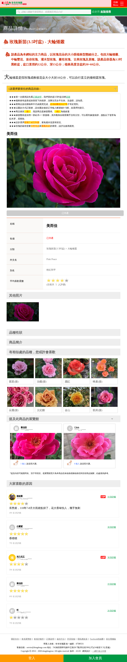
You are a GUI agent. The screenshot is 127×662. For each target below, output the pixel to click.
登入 (31, 658)
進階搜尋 (105, 11)
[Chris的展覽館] (89, 446)
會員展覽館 (26, 639)
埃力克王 (21, 556)
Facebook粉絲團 (97, 639)
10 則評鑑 (111, 497)
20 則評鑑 (111, 611)
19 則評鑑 (111, 584)
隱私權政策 (82, 639)
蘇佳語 (24, 427)
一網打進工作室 (99, 651)
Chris (76, 427)
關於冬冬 (15, 639)
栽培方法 (61, 639)
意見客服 (71, 639)
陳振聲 (20, 496)
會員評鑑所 (39, 639)
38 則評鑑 (111, 527)
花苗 (68, 97)
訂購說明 (37, 97)
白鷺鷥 (20, 526)
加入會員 (95, 658)
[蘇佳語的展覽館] (36, 446)
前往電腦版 (111, 639)
